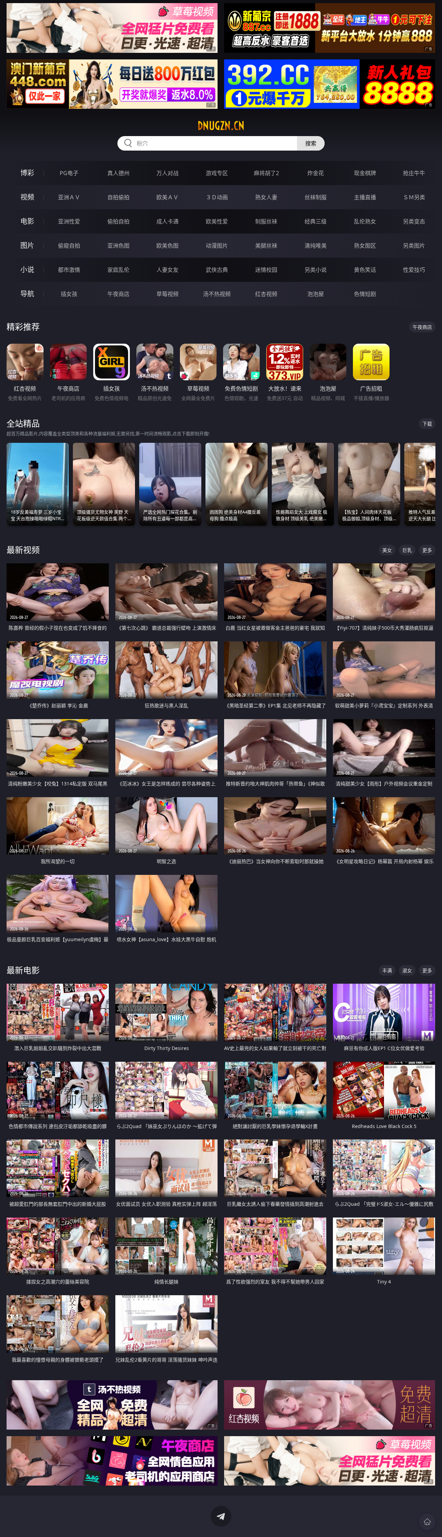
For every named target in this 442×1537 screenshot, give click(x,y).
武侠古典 (217, 270)
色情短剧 (365, 294)
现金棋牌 (365, 173)
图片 (27, 245)
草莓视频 (167, 294)
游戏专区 (217, 173)
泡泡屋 (315, 294)
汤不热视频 (217, 294)
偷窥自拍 (69, 245)
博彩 (27, 173)
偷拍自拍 (118, 221)
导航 (27, 293)
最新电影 (23, 970)
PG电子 (69, 173)
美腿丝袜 (266, 245)
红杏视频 (266, 294)
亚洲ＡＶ (69, 197)
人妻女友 (167, 270)
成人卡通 (167, 221)
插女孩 (69, 294)
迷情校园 (266, 270)
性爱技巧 (414, 270)
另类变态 (414, 221)
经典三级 (316, 221)
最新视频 (23, 549)
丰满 (387, 970)
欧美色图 (167, 245)
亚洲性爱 (69, 221)
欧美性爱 (217, 221)
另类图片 (414, 245)
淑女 (407, 970)
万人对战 (167, 173)
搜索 (310, 143)
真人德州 (118, 173)
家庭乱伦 (118, 270)
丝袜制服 (316, 197)
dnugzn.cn (221, 126)
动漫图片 (217, 245)
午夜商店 (118, 294)
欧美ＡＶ (167, 197)
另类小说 (316, 270)
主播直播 (365, 197)
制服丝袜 (266, 221)
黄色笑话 (365, 270)
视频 (27, 197)
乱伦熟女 (365, 221)
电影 (27, 221)
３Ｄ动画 (217, 197)
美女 (387, 550)
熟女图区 (365, 245)
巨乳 (407, 550)
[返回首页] (427, 1522)
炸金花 (315, 173)
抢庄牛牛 (414, 173)
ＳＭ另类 (414, 197)
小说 (27, 269)
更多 (427, 550)
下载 (427, 423)
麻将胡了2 (266, 173)
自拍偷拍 (118, 197)
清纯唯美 (316, 245)
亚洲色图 (118, 245)
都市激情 (69, 270)
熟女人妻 (266, 197)
